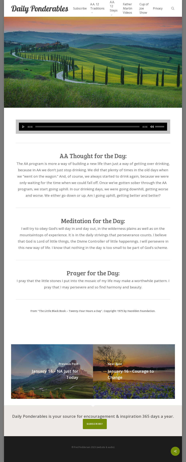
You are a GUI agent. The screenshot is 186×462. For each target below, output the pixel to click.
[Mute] (152, 126)
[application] (93, 127)
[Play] (23, 126)
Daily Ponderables (39, 8)
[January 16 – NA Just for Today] (52, 371)
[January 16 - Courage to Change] (134, 371)
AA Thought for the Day (93, 86)
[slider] (160, 125)
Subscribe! (95, 423)
